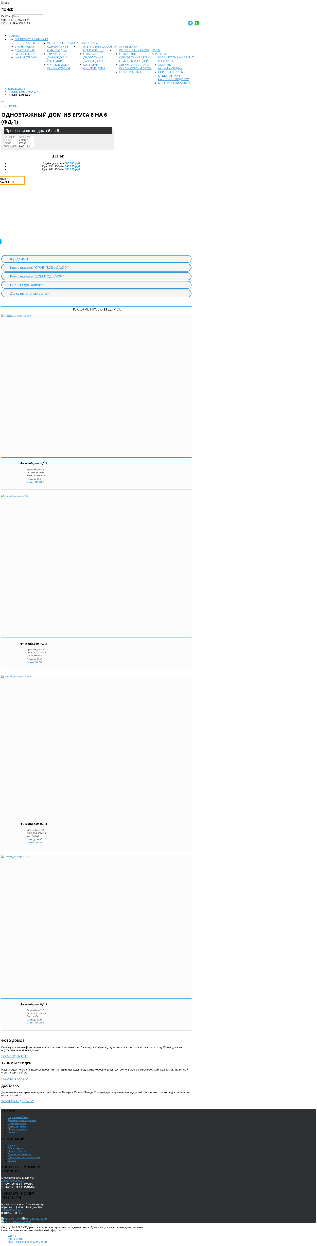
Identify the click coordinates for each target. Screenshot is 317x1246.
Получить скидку (14, 1078)
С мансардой (24, 46)
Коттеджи (54, 61)
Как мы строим (26, 57)
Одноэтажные (25, 43)
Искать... (6, 16)
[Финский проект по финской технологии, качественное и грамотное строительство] (11, 141)
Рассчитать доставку (17, 1101)
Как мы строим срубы (135, 68)
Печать (12, 105)
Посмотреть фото (14, 1056)
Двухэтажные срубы (134, 65)
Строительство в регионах (24, 1157)
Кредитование (169, 75)
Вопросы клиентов (19, 1154)
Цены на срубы (130, 72)
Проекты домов (17, 1129)
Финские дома (58, 65)
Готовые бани (25, 54)
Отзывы (13, 1145)
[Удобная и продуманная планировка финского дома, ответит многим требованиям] (26, 141)
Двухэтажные (25, 50)
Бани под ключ (17, 1126)
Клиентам (159, 54)
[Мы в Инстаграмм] (34, 1218)
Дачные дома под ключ (22, 1120)
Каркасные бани (18, 1117)
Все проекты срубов (134, 50)
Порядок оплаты (170, 72)
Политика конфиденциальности (27, 1241)
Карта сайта (15, 1238)
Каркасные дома (125, 46)
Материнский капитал (175, 83)
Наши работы (16, 1151)
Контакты (165, 61)
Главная (14, 35)
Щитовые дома (17, 1123)
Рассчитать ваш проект (176, 57)
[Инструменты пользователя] (2, 101)
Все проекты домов (62, 43)
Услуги (12, 1160)
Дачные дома (57, 57)
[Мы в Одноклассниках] (16, 1221)
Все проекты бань (28, 39)
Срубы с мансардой (133, 61)
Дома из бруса (87, 43)
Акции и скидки (170, 68)
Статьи (12, 1235)
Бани (44, 39)
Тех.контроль (16, 1148)
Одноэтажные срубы (134, 57)
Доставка (165, 65)
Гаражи (12, 1132)
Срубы (156, 50)
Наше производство (173, 79)
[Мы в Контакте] (11, 1218)
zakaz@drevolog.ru (12, 1180)
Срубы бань (127, 54)
